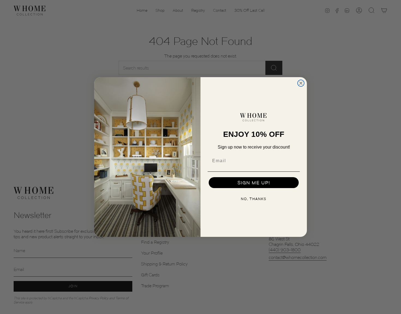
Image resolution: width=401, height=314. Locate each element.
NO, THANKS (254, 199)
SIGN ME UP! (254, 182)
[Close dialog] (301, 83)
